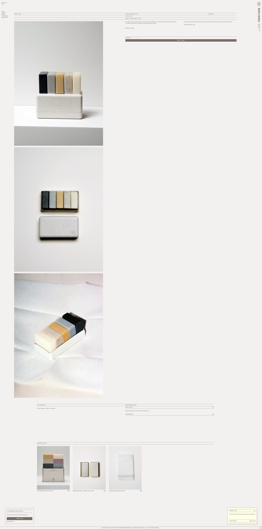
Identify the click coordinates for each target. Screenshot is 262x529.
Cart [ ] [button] (4, 2)
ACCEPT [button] (19, 518)
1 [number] (137, 38)
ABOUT (4, 13)
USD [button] (3, 4)
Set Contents (189, 24)
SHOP (3, 11)
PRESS (3, 14)
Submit (252, 521)
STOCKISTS (5, 16)
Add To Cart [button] (181, 40)
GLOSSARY (5, 17)
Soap (19, 14)
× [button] (254, 510)
